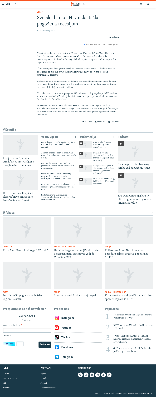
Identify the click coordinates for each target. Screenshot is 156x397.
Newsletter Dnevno (48, 388)
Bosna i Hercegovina (64, 247)
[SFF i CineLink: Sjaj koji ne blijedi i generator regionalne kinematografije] (135, 183)
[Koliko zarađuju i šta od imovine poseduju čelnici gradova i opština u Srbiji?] (129, 230)
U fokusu (9, 213)
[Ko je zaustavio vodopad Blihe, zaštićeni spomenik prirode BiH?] (129, 275)
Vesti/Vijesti (49, 137)
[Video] (148, 4)
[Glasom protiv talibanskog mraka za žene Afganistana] (135, 151)
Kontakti (6, 388)
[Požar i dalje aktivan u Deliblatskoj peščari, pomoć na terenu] (85, 144)
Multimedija (87, 137)
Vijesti (40, 12)
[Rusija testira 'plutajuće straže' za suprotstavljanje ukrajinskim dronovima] (20, 145)
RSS (4, 383)
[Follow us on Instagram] (97, 375)
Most (5, 292)
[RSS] (103, 375)
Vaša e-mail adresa (12, 325)
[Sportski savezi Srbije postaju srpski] (78, 275)
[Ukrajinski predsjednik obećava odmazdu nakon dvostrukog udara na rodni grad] (85, 168)
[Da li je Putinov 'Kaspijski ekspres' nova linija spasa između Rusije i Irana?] (20, 180)
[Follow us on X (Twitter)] (86, 375)
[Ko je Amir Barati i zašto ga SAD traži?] (27, 230)
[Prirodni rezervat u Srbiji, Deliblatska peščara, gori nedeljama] (85, 181)
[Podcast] (141, 4)
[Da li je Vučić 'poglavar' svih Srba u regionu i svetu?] (27, 275)
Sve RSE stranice (10, 379)
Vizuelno (44, 379)
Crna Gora (8, 247)
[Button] (114, 37)
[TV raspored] (109, 375)
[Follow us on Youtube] (92, 375)
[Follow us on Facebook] (80, 375)
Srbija (108, 247)
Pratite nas (45, 344)
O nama (6, 374)
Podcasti (123, 137)
